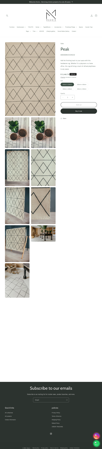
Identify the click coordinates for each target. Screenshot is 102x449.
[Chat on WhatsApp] (97, 444)
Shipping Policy (56, 420)
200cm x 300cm (82, 84)
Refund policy (36, 448)
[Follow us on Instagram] (97, 436)
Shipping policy (64, 448)
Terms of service (54, 448)
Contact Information (10, 420)
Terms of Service (56, 416)
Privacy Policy (56, 413)
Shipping (63, 77)
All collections (9, 413)
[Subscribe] (66, 400)
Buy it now (79, 111)
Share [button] (64, 118)
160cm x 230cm (68, 84)
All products (8, 416)
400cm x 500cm (82, 89)
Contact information (74, 448)
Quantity (63, 93)
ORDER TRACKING (57, 427)
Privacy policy (44, 448)
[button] (7, 15)
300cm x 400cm (68, 89)
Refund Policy (56, 423)
